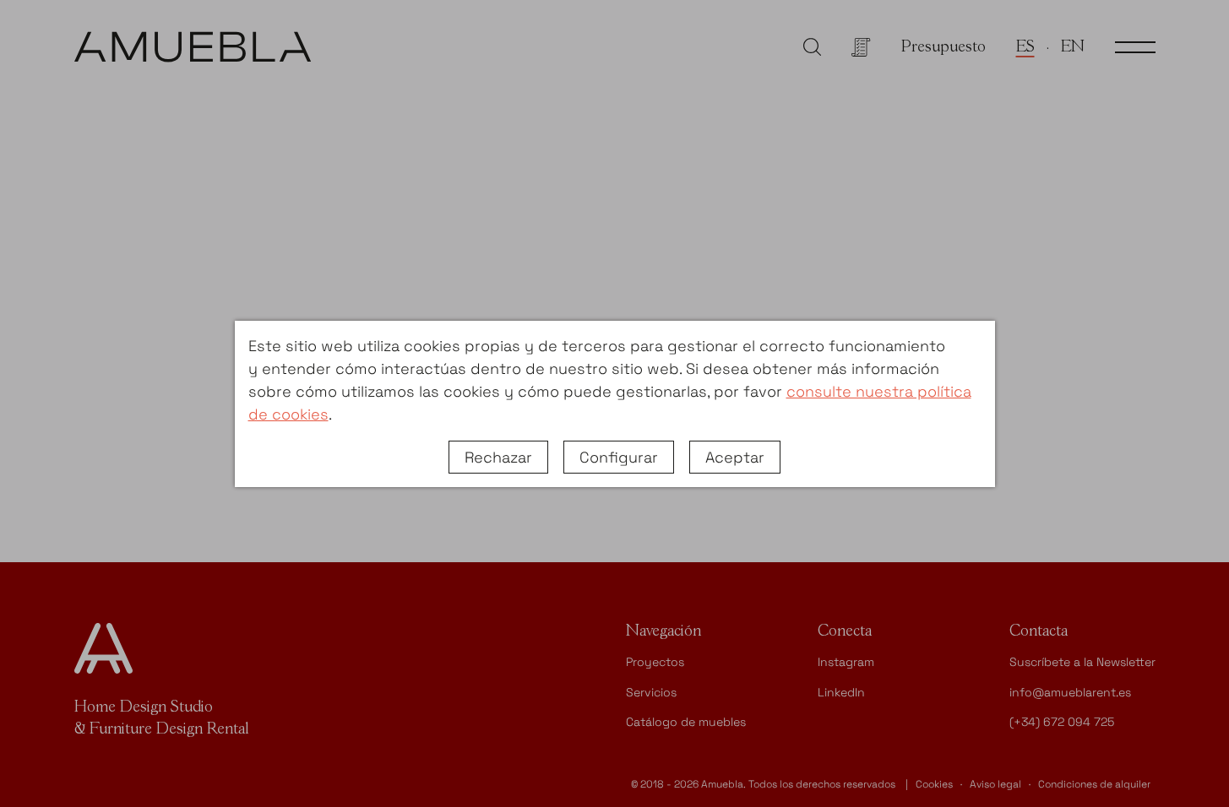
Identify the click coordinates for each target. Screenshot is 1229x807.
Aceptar (734, 457)
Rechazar (498, 457)
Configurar (618, 457)
